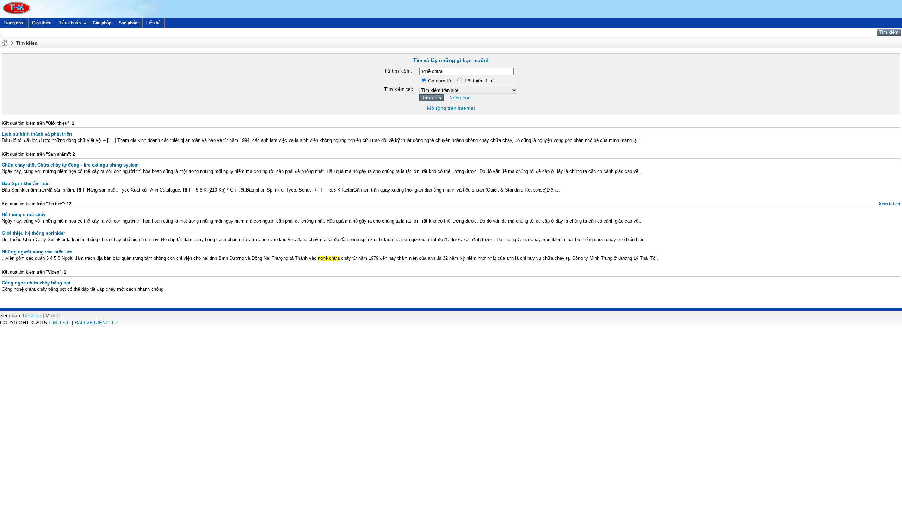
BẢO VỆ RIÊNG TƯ (96, 322)
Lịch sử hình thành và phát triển (37, 134)
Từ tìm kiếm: (398, 71)
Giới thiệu (41, 22)
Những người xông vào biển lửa (37, 252)
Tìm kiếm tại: (398, 89)
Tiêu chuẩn (70, 22)
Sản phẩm (129, 22)
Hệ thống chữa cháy (23, 214)
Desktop (32, 315)
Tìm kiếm (26, 43)
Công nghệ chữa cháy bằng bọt (36, 283)
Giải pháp (102, 22)
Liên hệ (153, 22)
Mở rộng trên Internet (451, 108)
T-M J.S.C (59, 322)
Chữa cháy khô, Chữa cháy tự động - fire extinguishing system (70, 165)
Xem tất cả (889, 203)
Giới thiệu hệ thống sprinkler (33, 233)
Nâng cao (460, 97)
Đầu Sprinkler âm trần (26, 183)
